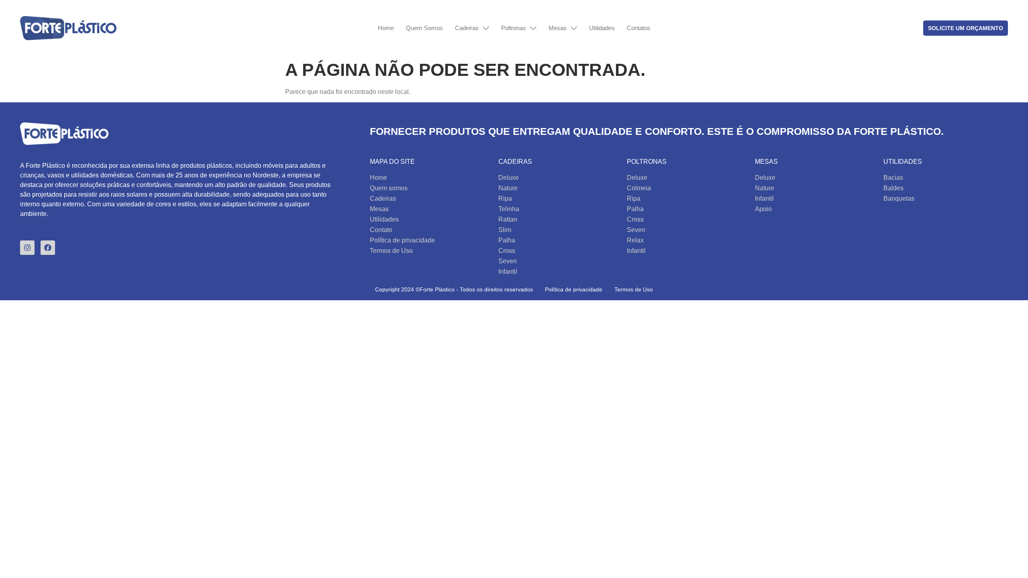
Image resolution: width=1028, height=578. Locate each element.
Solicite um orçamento (965, 28)
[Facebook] (48, 247)
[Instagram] (27, 247)
